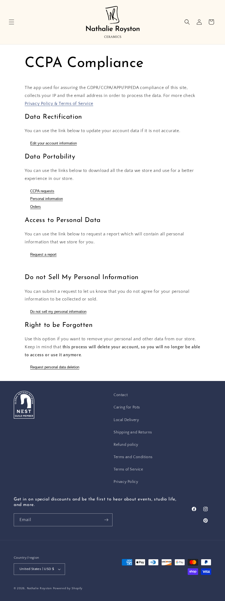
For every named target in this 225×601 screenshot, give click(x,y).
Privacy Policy (126, 482)
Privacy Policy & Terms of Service (59, 103)
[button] (11, 22)
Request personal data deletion (54, 367)
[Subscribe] (106, 519)
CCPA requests (42, 191)
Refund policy (126, 445)
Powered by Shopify (68, 588)
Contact (121, 395)
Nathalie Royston (39, 588)
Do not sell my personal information (58, 312)
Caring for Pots (127, 407)
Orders (35, 207)
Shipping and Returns (133, 432)
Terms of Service (128, 469)
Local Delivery (126, 420)
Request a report (43, 254)
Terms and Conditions (133, 457)
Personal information (46, 199)
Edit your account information (53, 143)
